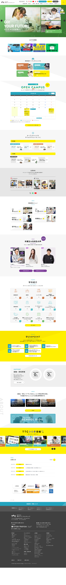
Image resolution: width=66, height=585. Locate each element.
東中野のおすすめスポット (28, 542)
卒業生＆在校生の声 (26, 270)
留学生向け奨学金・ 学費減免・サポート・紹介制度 (38, 554)
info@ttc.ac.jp (16, 529)
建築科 (13, 537)
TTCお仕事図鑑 (26, 549)
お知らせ (13, 560)
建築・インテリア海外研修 (28, 537)
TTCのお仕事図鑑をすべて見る (32, 449)
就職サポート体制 (26, 545)
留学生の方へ (51, 3)
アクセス (47, 543)
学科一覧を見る (33, 325)
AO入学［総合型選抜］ (37, 538)
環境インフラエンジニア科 (15, 553)
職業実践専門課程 (48, 539)
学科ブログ (19, 560)
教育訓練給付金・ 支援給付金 (38, 547)
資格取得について (26, 547)
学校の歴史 (48, 537)
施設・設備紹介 (48, 542)
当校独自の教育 (25, 3)
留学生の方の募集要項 (37, 550)
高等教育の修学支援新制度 (38, 549)
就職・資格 (37, 3)
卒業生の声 (25, 553)
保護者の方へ (21, 509)
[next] (54, 93)
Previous (1, 20)
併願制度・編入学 (36, 543)
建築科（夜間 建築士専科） (16, 541)
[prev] (52, 93)
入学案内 (33, 3)
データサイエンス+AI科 (15, 547)
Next (64, 20)
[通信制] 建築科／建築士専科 (16, 539)
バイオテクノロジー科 (15, 555)
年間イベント (26, 534)
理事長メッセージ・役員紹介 (50, 538)
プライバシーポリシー (27, 563)
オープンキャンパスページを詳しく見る (33, 125)
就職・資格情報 (19, 382)
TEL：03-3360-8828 (39, 525)
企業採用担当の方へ (49, 509)
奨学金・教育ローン (37, 548)
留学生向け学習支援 (37, 552)
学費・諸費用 (36, 544)
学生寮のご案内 (36, 556)
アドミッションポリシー (37, 534)
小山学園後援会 (26, 548)
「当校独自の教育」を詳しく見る (32, 355)
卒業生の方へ (30, 509)
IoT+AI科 (13, 546)
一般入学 (35, 542)
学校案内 (41, 3)
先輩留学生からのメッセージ (40, 270)
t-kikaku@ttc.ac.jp (43, 526)
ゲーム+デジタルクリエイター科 (16, 548)
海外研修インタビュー (27, 538)
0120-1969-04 (20, 526)
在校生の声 (25, 554)
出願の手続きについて (37, 537)
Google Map (27, 518)
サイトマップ (34, 563)
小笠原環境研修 (26, 539)
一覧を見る (51, 459)
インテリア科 (14, 538)
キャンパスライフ (46, 3)
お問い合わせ (26, 560)
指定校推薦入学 (36, 539)
